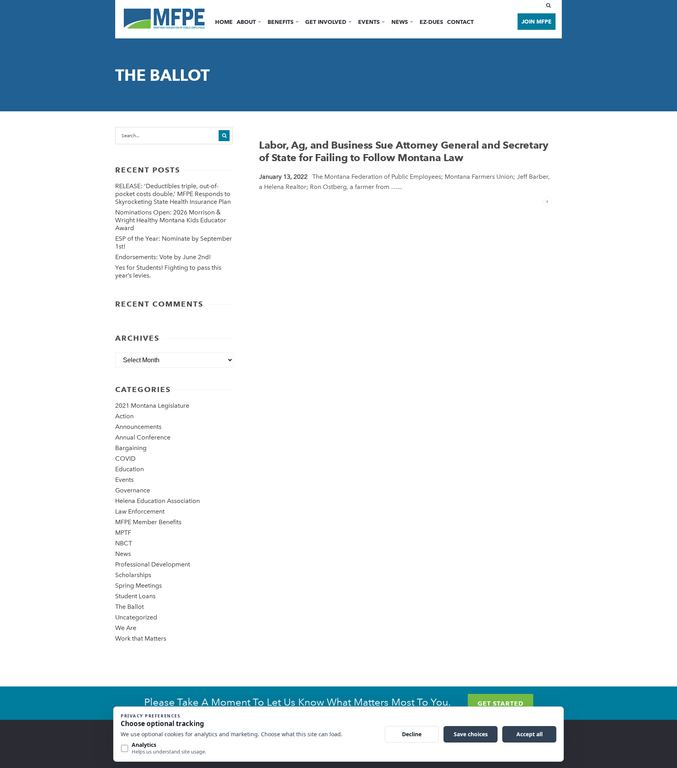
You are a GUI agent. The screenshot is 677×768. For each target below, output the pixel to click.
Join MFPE (536, 21)
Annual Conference (142, 437)
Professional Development (152, 564)
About (246, 22)
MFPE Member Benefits (148, 522)
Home (224, 22)
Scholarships (133, 575)
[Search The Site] (550, 5)
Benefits (280, 22)
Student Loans (135, 596)
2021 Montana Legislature (152, 405)
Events (369, 22)
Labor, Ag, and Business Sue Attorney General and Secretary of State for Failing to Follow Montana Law (403, 151)
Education (129, 469)
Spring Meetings (138, 585)
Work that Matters (140, 638)
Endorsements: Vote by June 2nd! (163, 257)
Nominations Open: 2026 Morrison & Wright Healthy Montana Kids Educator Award (170, 220)
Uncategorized (136, 617)
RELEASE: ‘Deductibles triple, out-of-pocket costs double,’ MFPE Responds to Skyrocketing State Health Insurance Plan (173, 193)
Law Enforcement (140, 511)
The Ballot (129, 606)
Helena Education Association (157, 501)
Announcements (138, 426)
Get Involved (325, 22)
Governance (132, 490)
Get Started (500, 703)
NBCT (123, 543)
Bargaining (131, 448)
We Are (125, 628)
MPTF (123, 532)
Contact (460, 22)
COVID (125, 458)
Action (124, 416)
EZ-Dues (431, 22)
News (399, 22)
